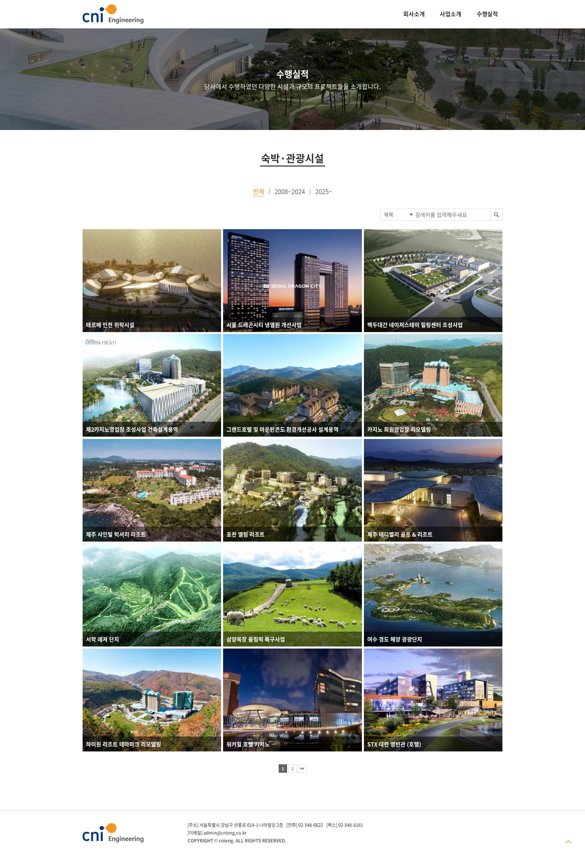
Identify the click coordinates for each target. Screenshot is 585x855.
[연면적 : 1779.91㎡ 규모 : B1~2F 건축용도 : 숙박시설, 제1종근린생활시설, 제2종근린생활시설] (433, 280)
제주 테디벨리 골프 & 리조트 (400, 534)
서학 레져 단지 (102, 639)
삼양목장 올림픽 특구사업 (255, 639)
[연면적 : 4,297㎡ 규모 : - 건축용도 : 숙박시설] (292, 700)
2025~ (323, 191)
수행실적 (487, 13)
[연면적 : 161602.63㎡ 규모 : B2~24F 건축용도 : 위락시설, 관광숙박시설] (433, 385)
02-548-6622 (310, 824)
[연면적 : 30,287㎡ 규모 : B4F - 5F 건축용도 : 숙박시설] (152, 700)
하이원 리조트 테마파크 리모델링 (123, 744)
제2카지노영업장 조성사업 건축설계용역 (132, 429)
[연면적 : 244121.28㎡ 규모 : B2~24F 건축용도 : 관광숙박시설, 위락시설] (152, 385)
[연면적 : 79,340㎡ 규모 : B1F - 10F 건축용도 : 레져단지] (152, 595)
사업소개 (450, 13)
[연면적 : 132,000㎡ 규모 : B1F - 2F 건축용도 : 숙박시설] (433, 490)
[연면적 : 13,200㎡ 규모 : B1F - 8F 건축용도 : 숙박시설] (152, 490)
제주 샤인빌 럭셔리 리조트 (116, 534)
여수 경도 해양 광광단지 (394, 639)
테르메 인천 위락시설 (110, 325)
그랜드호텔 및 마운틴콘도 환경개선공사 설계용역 (282, 429)
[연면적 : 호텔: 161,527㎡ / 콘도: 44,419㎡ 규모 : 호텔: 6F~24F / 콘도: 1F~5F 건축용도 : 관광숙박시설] (292, 385)
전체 (258, 191)
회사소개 (414, 13)
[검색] (496, 214)
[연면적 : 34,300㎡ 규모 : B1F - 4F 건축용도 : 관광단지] (433, 595)
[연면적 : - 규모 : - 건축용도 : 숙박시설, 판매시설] (292, 280)
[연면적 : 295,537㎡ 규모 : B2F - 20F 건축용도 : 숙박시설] (292, 490)
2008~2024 (290, 191)
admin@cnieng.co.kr (224, 832)
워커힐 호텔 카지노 (248, 744)
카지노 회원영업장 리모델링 (399, 429)
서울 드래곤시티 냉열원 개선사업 (264, 325)
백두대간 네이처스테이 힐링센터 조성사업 (415, 325)
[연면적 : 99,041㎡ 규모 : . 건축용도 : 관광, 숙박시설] (152, 280)
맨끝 (302, 768)
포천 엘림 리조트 (245, 534)
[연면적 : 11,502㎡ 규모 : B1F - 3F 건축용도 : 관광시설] (292, 595)
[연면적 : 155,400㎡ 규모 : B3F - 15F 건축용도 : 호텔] (433, 700)
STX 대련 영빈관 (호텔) (394, 744)
